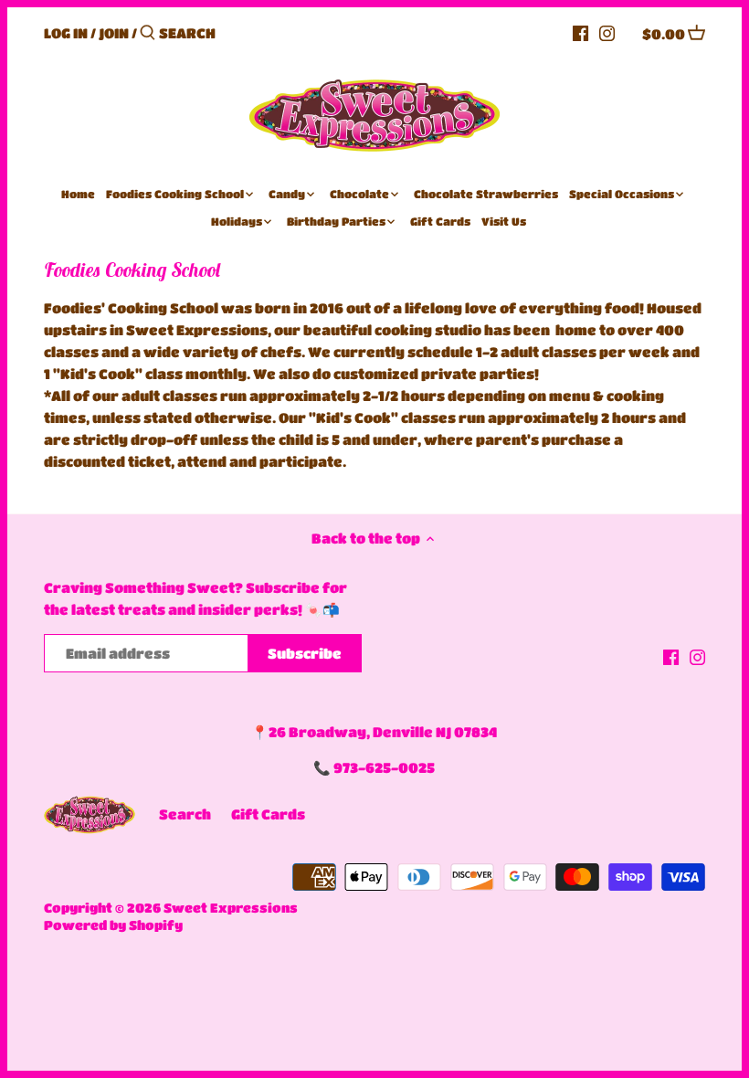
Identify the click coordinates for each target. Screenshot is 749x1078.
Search (185, 814)
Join (114, 33)
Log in (66, 33)
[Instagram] (607, 32)
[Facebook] (580, 32)
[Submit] (147, 33)
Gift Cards (268, 814)
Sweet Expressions (231, 907)
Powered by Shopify (113, 925)
